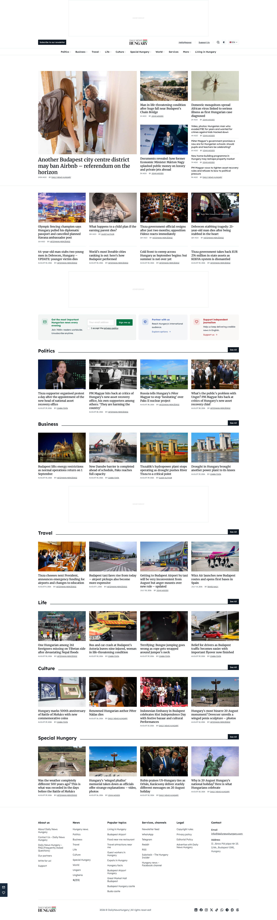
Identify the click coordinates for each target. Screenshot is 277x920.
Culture (120, 51)
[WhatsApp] (221, 909)
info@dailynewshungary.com (227, 833)
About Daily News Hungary (48, 830)
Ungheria (78, 875)
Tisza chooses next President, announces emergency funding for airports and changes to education (61, 579)
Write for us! (44, 860)
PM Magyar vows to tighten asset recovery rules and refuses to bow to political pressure (214, 170)
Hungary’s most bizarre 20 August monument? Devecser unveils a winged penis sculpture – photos (214, 714)
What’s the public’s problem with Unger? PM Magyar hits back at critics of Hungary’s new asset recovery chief (213, 399)
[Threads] (237, 909)
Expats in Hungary (117, 860)
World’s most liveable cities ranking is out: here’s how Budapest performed (107, 255)
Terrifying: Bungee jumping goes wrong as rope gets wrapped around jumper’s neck (162, 648)
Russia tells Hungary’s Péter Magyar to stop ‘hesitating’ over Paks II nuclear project (162, 397)
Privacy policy (184, 834)
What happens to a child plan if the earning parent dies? (112, 228)
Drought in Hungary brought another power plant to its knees (213, 468)
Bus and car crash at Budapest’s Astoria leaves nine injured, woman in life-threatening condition (112, 648)
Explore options (160, 332)
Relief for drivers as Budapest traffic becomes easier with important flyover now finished (212, 648)
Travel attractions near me (119, 846)
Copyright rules (185, 829)
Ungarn (77, 870)
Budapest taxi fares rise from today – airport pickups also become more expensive (112, 579)
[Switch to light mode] (224, 42)
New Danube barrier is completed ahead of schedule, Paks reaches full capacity (111, 470)
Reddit (145, 844)
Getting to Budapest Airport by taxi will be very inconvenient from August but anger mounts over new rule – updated (164, 581)
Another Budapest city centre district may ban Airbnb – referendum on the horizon (84, 165)
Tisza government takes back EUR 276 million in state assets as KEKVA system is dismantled (214, 255)
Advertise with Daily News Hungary (187, 846)
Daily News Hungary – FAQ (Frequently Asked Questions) (50, 847)
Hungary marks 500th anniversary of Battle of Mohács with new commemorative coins (61, 714)
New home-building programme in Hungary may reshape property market (213, 157)
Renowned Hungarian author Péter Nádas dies (112, 712)
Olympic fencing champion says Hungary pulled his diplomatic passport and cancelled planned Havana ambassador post (59, 232)
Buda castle (113, 891)
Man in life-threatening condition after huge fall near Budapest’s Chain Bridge (163, 108)
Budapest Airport (116, 834)
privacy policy (111, 328)
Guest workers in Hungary (116, 853)
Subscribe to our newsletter (52, 42)
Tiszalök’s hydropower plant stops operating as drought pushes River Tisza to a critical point (163, 470)
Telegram (147, 839)
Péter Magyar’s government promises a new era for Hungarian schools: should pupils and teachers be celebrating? (213, 143)
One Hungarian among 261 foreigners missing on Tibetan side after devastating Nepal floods (61, 648)
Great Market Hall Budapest (117, 879)
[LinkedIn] (195, 909)
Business (80, 51)
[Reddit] (232, 909)
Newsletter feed (150, 829)
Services (173, 51)
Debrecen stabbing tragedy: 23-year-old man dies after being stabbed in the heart (212, 230)
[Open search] (218, 42)
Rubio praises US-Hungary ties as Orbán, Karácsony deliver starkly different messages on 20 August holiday (162, 786)
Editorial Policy (185, 839)
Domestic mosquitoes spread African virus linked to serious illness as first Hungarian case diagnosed (211, 110)
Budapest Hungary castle (121, 886)
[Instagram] (206, 909)
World (159, 51)
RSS (144, 849)
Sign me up (124, 322)
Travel (95, 51)
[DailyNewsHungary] (138, 42)
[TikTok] (216, 909)
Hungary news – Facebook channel (152, 864)
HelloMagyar (185, 42)
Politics (65, 51)
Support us (208, 335)
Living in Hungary (205, 51)
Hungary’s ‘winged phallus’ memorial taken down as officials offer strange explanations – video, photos (112, 786)
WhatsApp (147, 834)
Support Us (204, 42)
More (186, 51)
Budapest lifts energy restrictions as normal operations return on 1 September (60, 470)
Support (42, 865)
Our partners (45, 855)
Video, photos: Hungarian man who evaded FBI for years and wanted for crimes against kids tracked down (211, 129)
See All (233, 349)
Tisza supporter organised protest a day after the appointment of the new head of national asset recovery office (61, 399)
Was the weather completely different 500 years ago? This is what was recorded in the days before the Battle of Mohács (59, 786)
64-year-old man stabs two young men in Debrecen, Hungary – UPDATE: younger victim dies (61, 255)
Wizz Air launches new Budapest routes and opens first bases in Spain (213, 579)
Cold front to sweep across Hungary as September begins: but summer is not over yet (163, 255)
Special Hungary (139, 51)
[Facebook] (201, 909)
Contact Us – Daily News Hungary (51, 838)
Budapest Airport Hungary (116, 872)
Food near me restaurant (120, 839)
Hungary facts (115, 865)
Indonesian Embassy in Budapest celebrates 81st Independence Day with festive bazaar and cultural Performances (163, 716)
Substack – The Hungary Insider (155, 856)
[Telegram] (227, 909)
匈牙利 (76, 880)
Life (107, 51)
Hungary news (80, 829)
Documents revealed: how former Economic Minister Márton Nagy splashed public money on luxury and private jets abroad (162, 164)
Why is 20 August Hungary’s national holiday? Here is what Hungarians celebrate (211, 784)
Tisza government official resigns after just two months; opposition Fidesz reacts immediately (163, 230)
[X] (211, 909)
